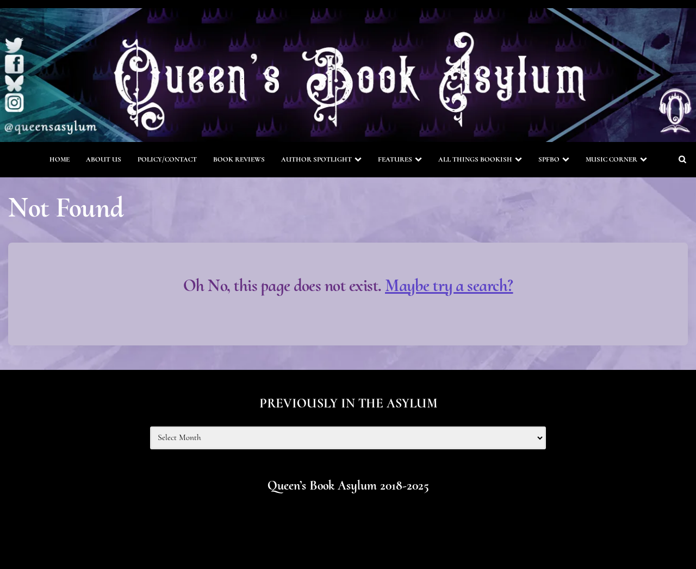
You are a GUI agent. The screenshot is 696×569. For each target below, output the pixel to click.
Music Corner (611, 159)
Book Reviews (239, 159)
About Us (103, 159)
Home (59, 159)
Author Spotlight (316, 159)
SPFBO (549, 159)
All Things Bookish (475, 159)
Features (395, 159)
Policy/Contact (167, 159)
